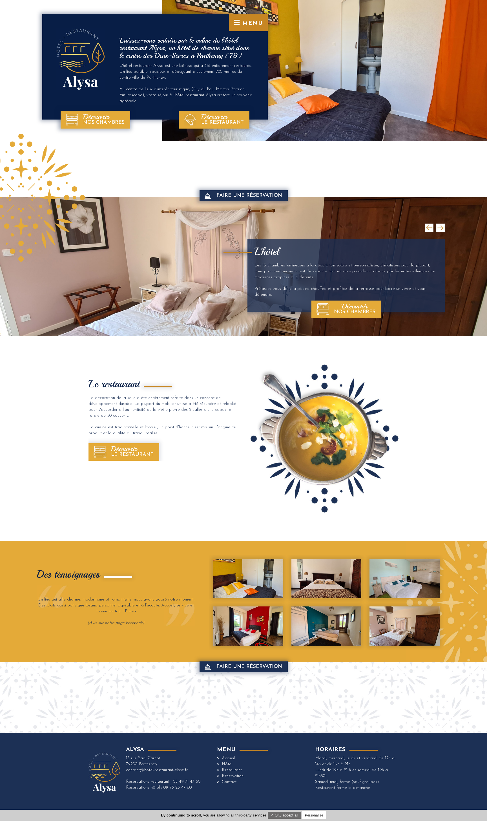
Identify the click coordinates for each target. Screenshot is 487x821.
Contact (229, 782)
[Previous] (429, 228)
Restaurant (232, 770)
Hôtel (227, 764)
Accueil (228, 758)
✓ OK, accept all (284, 815)
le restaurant (222, 118)
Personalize (314, 815)
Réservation (233, 776)
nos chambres (104, 118)
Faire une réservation (249, 195)
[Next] (440, 228)
